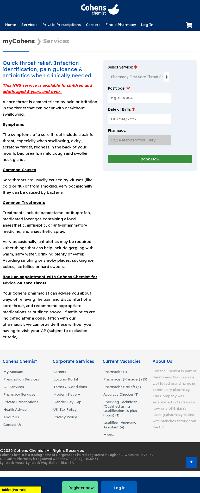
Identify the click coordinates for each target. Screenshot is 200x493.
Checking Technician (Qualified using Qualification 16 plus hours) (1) (120, 408)
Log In (147, 24)
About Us (11, 417)
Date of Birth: (120, 109)
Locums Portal (65, 379)
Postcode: (117, 88)
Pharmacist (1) (115, 371)
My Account (13, 371)
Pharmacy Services (19, 394)
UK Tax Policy (65, 409)
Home (10, 24)
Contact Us (12, 424)
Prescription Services (21, 379)
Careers (93, 24)
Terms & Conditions (70, 386)
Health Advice (15, 409)
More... (109, 434)
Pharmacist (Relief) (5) (122, 386)
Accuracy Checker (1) (121, 394)
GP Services (13, 386)
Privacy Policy (65, 417)
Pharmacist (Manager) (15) (125, 379)
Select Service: (121, 67)
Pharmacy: (117, 130)
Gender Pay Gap (67, 402)
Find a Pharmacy (120, 24)
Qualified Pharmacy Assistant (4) (119, 424)
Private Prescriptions (61, 24)
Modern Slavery (66, 394)
